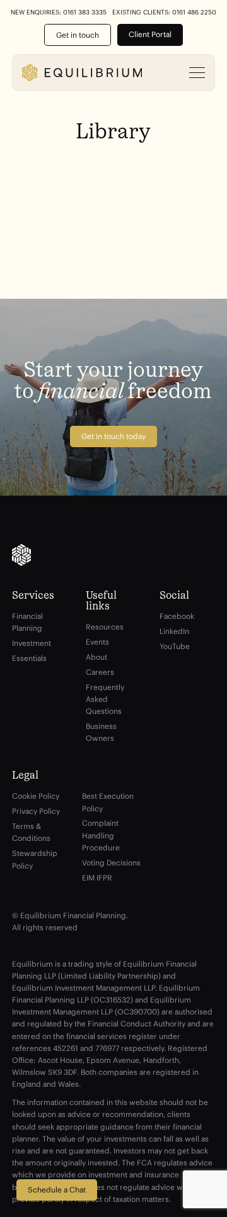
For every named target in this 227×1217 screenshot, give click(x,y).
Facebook (177, 616)
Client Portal (150, 34)
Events (97, 642)
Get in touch (77, 35)
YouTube (175, 646)
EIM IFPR (97, 877)
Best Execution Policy (108, 802)
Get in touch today (113, 436)
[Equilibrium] (82, 73)
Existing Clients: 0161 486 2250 (164, 12)
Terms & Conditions (31, 832)
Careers (100, 672)
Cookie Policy (35, 796)
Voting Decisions (111, 862)
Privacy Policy (36, 811)
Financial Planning (27, 622)
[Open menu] (197, 73)
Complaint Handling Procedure (101, 835)
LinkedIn (174, 631)
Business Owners (101, 732)
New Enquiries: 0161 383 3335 (59, 12)
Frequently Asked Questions (105, 699)
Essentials (29, 658)
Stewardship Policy (34, 859)
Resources (105, 626)
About (96, 657)
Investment (31, 643)
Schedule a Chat (57, 1189)
